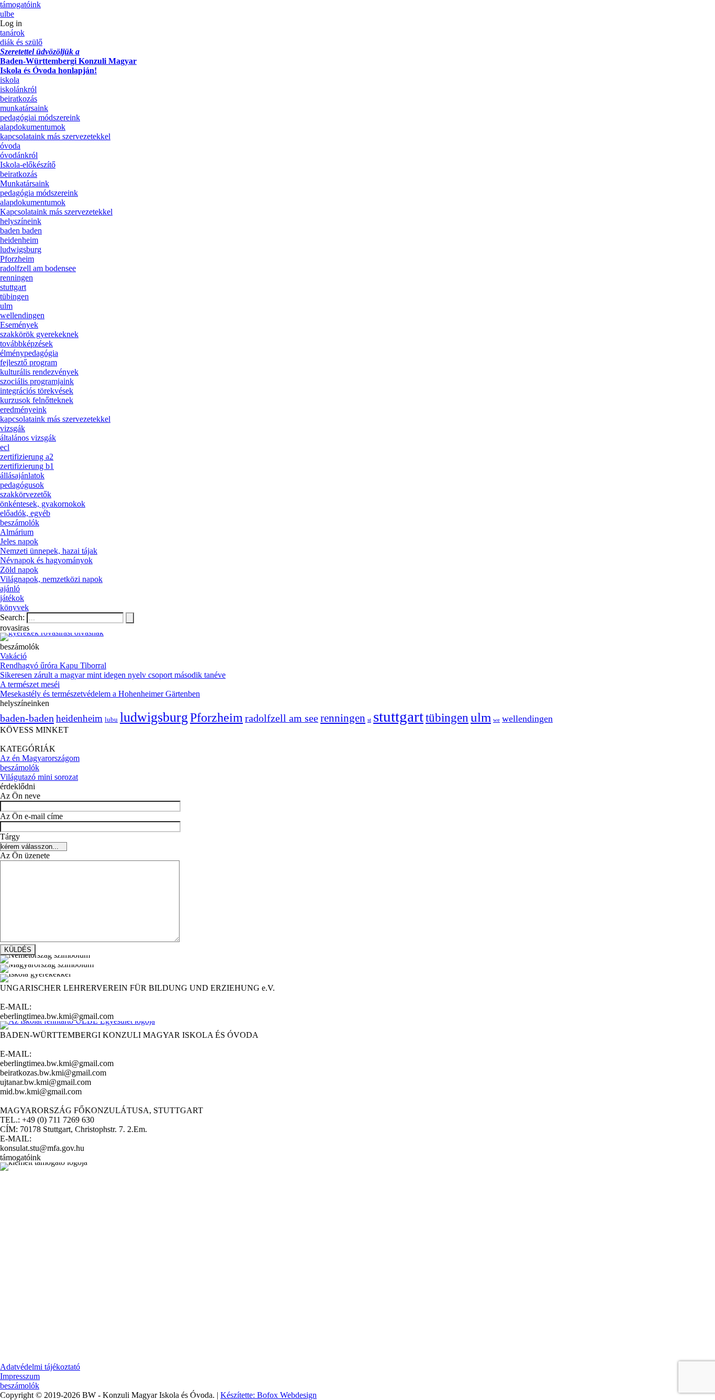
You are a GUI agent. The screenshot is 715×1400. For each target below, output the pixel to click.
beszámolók (19, 522)
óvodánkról (19, 155)
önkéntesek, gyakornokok (42, 503)
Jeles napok (19, 541)
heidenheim (19, 240)
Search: (13, 617)
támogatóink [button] (20, 4)
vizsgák (12, 428)
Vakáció (13, 656)
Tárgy (10, 836)
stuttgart (13, 287)
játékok (12, 597)
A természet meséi (30, 684)
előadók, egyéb (25, 513)
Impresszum (20, 1376)
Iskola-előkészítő (27, 164)
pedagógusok (22, 484)
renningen (16, 277)
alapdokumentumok (32, 126)
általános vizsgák (28, 437)
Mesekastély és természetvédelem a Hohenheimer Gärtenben (100, 693)
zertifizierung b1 (27, 466)
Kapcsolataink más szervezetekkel (56, 211)
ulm (6, 305)
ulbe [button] (7, 13)
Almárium (16, 532)
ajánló (10, 588)
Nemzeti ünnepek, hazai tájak (48, 550)
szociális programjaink (37, 381)
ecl (4, 447)
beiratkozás (18, 98)
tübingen (14, 296)
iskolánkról (18, 89)
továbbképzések (26, 343)
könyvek (14, 607)
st (369, 720)
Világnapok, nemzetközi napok (51, 579)
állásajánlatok (22, 475)
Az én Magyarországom (40, 758)
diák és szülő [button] (21, 42)
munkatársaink (24, 108)
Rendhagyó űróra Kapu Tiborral (53, 665)
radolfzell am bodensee (38, 268)
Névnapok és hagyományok (46, 560)
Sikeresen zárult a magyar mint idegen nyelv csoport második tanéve (113, 674)
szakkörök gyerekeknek (39, 334)
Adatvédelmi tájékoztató (40, 1366)
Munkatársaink (24, 183)
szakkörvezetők (25, 494)
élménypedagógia (29, 353)
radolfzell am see (281, 718)
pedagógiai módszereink (40, 117)
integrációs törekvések (36, 390)
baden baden (21, 230)
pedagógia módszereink (39, 192)
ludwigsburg (20, 249)
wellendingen (22, 315)
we (496, 720)
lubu (111, 719)
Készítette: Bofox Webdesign (268, 1395)
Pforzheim (17, 258)
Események (19, 324)
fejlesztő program (28, 362)
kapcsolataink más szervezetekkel (55, 136)
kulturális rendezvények (39, 371)
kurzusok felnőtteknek (36, 400)
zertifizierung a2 (26, 456)
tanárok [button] (12, 32)
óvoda (10, 145)
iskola (9, 79)
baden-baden (27, 718)
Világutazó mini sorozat (39, 776)
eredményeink (23, 409)
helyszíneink (20, 221)
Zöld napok (19, 569)
